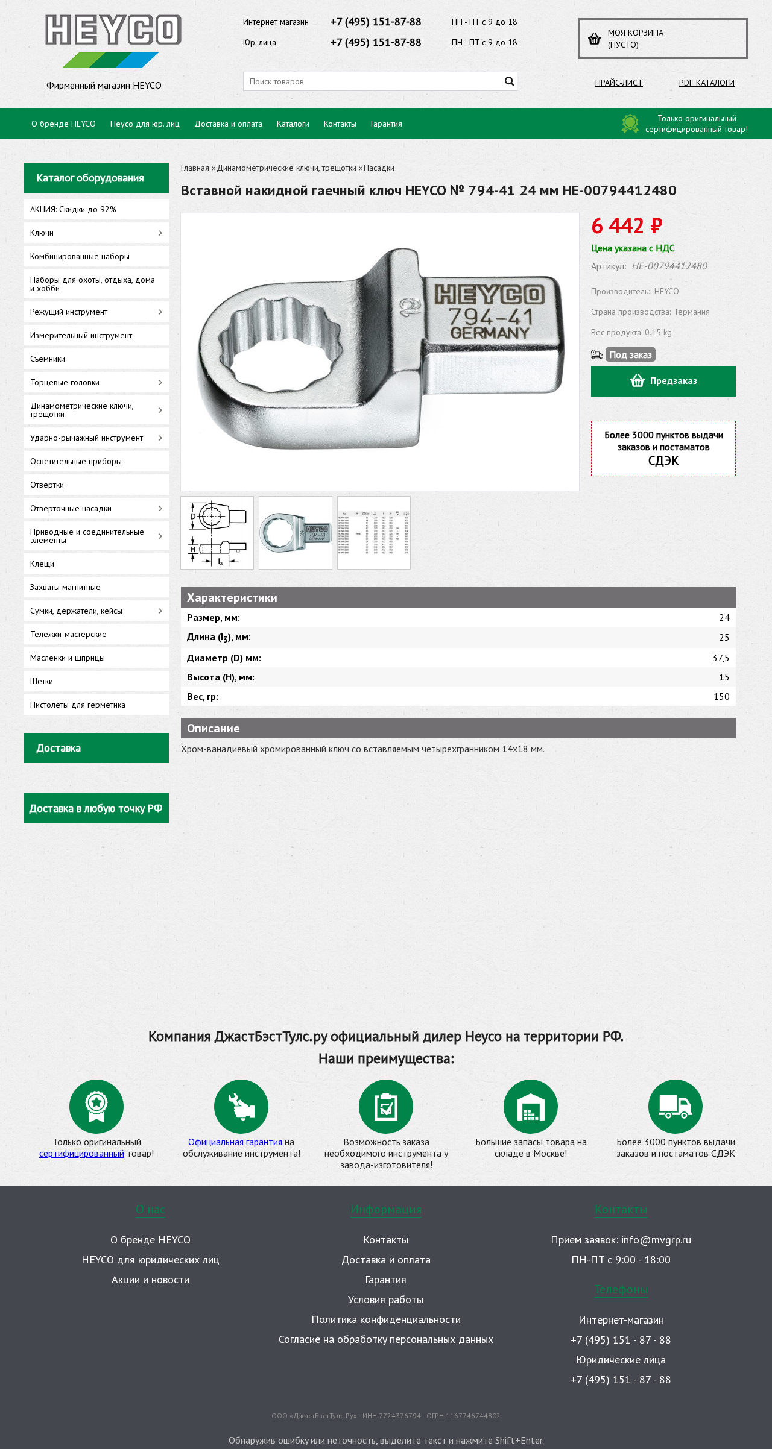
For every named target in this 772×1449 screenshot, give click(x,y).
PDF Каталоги (707, 82)
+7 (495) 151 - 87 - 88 (621, 1340)
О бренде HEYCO (63, 123)
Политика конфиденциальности (386, 1319)
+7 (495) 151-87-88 (376, 21)
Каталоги (293, 123)
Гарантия (386, 123)
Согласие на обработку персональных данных (386, 1339)
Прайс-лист (619, 82)
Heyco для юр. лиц (145, 123)
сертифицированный (81, 1153)
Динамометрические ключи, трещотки (286, 167)
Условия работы (385, 1299)
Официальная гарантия (235, 1142)
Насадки (379, 167)
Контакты (340, 123)
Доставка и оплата (228, 123)
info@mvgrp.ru (656, 1239)
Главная (195, 167)
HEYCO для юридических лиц (150, 1259)
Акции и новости (150, 1279)
